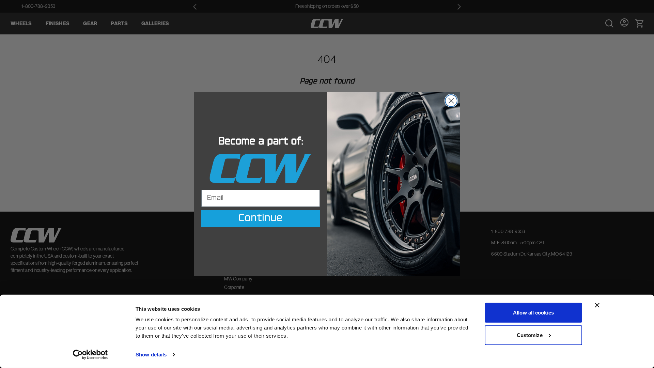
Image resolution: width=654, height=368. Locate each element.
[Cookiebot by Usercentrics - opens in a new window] (90, 355)
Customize (530, 335)
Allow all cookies (533, 313)
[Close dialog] (451, 101)
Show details (151, 354)
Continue (260, 219)
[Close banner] (597, 305)
